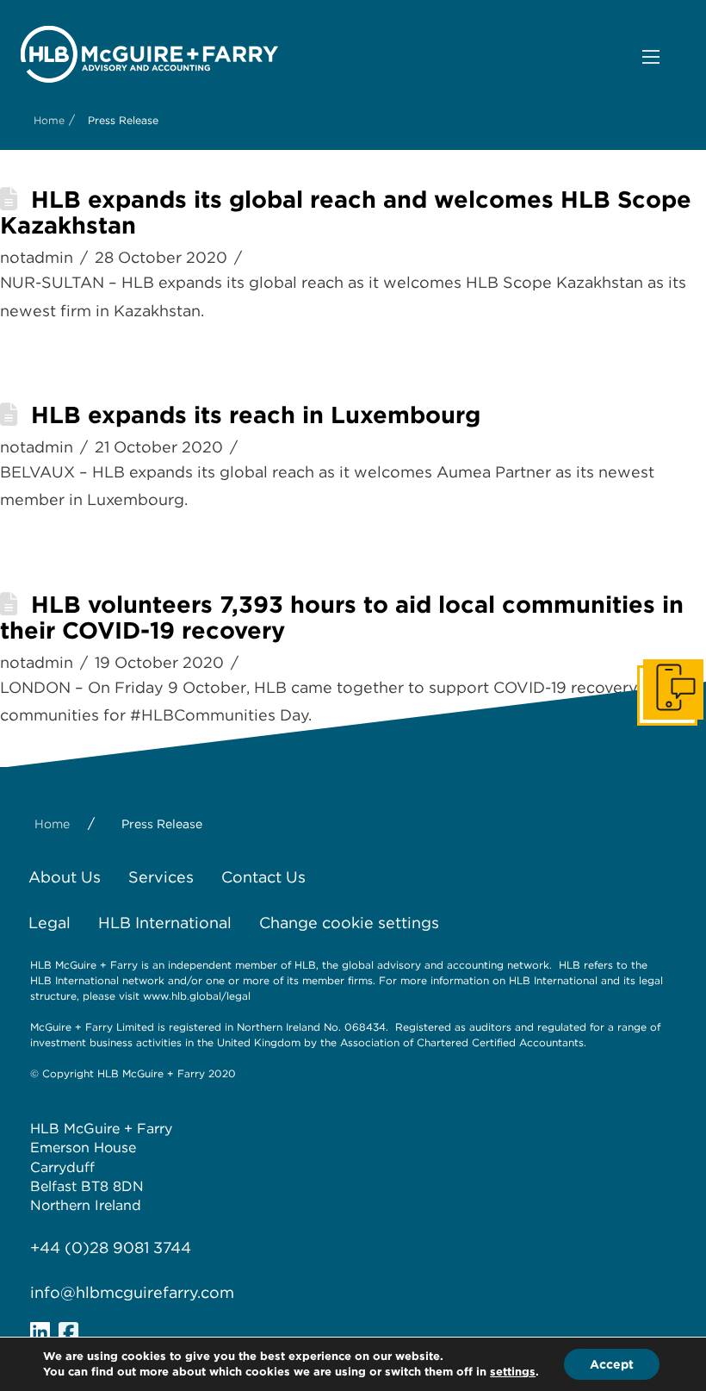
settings (513, 1371)
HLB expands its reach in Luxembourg (255, 415)
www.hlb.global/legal (197, 995)
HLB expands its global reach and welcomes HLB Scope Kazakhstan (345, 212)
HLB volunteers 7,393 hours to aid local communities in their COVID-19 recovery (342, 617)
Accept (612, 1364)
